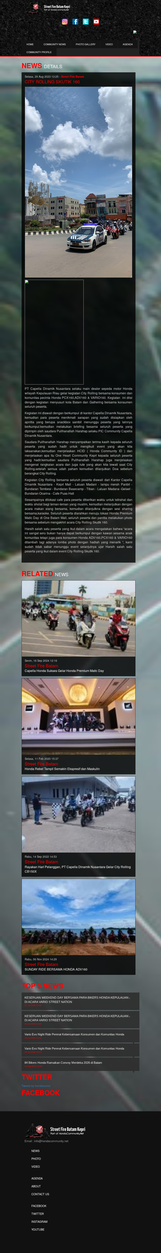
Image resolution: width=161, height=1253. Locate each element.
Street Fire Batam (41, 665)
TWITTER (37, 1214)
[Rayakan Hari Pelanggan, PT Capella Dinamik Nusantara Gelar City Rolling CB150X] (78, 814)
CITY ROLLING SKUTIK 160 (52, 81)
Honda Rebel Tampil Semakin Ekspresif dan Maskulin (62, 768)
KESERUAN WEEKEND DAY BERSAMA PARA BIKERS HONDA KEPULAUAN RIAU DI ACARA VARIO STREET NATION (80, 1001)
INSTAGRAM (39, 1222)
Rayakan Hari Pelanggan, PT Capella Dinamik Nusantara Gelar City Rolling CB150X (78, 869)
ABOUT (36, 1186)
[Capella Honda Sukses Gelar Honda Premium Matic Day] (78, 618)
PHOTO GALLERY (85, 44)
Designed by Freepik (37, 1235)
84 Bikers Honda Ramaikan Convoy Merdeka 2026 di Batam (63, 1064)
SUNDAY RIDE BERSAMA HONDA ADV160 (56, 969)
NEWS (35, 1151)
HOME (30, 44)
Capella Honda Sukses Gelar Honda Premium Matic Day (64, 670)
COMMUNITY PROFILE (39, 52)
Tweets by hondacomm (36, 1086)
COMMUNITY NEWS (55, 44)
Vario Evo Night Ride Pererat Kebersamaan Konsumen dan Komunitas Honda (74, 1036)
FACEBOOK (38, 1206)
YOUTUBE (37, 1229)
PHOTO (36, 1159)
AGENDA (128, 44)
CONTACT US (40, 1194)
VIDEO (109, 44)
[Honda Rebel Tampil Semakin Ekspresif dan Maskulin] (78, 716)
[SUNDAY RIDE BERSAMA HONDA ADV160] (78, 917)
